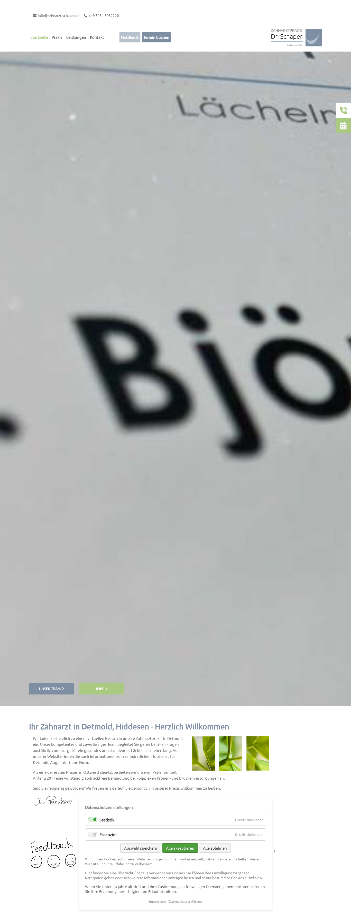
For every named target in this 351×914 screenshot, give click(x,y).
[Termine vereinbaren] (343, 126)
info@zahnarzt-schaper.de (59, 15)
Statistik (106, 819)
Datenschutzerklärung (185, 901)
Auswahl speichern (140, 848)
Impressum (157, 901)
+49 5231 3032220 (104, 15)
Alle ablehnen (215, 848)
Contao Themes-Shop (296, 37)
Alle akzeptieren (180, 848)
